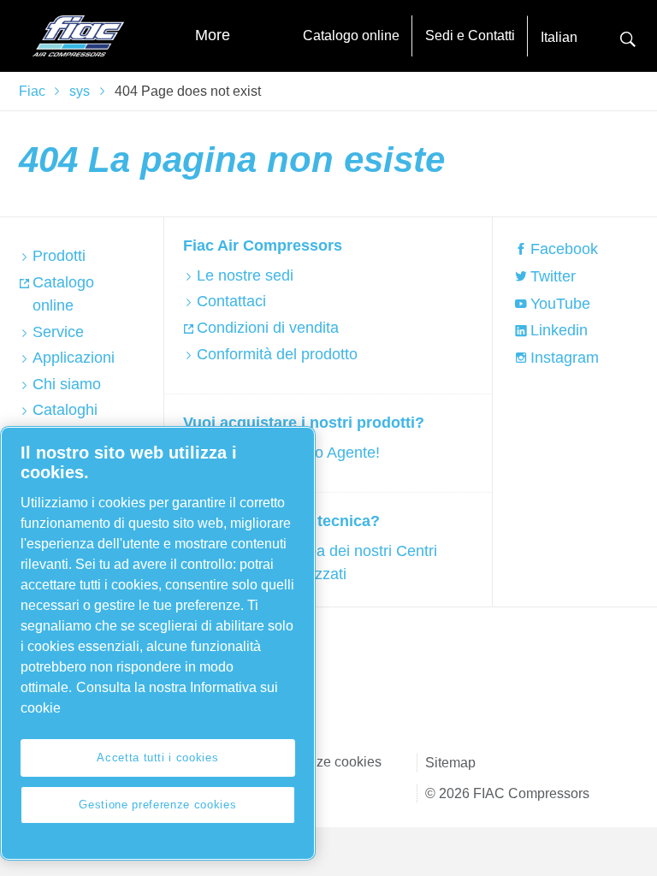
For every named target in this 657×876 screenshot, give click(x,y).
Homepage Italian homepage (79, 35)
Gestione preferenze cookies (157, 804)
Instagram (564, 357)
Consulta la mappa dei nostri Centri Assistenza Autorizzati (317, 562)
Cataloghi (65, 409)
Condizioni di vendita (268, 327)
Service (58, 331)
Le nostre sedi (245, 275)
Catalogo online (351, 35)
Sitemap (450, 762)
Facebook (564, 248)
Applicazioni (74, 357)
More (212, 35)
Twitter (553, 276)
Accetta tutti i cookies (157, 757)
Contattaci (231, 301)
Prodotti (59, 255)
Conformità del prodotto (277, 354)
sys (79, 91)
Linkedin (559, 330)
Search (628, 37)
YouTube (560, 303)
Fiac (32, 91)
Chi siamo (67, 384)
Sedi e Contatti (470, 35)
